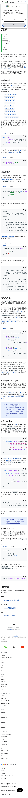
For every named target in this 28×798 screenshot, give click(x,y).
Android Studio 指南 (6, 734)
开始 (14, 24)
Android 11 (3, 727)
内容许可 (16, 636)
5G (2, 689)
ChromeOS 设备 (5, 701)
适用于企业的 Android (6, 657)
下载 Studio (4, 741)
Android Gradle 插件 (14, 523)
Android (3, 655)
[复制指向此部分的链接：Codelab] (8, 605)
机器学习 (3, 679)
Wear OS (3, 698)
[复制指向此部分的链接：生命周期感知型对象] (19, 381)
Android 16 (4, 715)
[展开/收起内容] (8, 34)
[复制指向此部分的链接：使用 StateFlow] (13, 421)
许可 (9, 784)
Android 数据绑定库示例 (11, 600)
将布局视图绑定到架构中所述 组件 (11, 459)
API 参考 (3, 739)
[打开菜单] (2, 2)
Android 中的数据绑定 (10, 608)
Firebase (3, 773)
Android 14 (4, 720)
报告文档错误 (4, 753)
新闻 (2, 665)
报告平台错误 (4, 750)
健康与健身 (4, 681)
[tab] (4, 133)
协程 (16, 424)
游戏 (2, 676)
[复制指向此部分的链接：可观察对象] (12, 298)
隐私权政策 (4, 686)
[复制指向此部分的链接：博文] (5, 613)
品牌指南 (14, 784)
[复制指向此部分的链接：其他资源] (10, 587)
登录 (11, 629)
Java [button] (11, 133)
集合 (5, 69)
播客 (2, 670)
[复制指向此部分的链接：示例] (5, 597)
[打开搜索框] (18, 2)
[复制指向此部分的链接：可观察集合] (12, 172)
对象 (9, 69)
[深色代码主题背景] (24, 136)
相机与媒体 (4, 684)
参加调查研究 (4, 758)
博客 (2, 667)
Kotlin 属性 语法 (13, 152)
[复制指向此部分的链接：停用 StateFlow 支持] (15, 529)
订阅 (20, 790)
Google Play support (6, 755)
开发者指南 (4, 736)
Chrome (3, 770)
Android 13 (4, 722)
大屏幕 (3, 696)
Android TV (4, 706)
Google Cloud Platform (7, 775)
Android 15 (4, 717)
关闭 (14, 19)
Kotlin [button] (4, 133)
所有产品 (3, 778)
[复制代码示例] (26, 136)
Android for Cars (5, 703)
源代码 (3, 662)
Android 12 (4, 725)
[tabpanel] (14, 141)
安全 (2, 660)
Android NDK (4, 744)
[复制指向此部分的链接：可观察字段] (12, 81)
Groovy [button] (5, 546)
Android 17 (4, 712)
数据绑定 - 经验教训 (9, 616)
